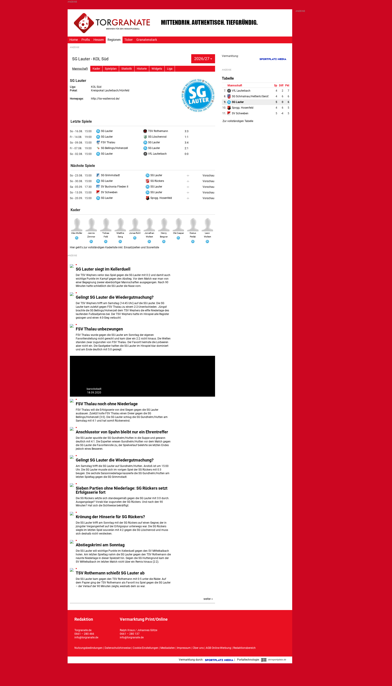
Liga (169, 68)
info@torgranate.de (86, 637)
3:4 (187, 142)
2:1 (187, 148)
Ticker (128, 40)
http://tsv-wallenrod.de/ (105, 98)
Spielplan (111, 68)
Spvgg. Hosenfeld (161, 198)
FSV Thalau (107, 142)
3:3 (187, 131)
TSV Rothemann (157, 131)
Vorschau (208, 175)
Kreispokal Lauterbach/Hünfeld (110, 90)
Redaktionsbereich (244, 647)
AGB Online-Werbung (218, 647)
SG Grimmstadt (110, 175)
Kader (96, 68)
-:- (188, 175)
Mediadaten (168, 647)
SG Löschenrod (157, 136)
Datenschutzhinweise (118, 647)
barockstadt (94, 389)
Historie (142, 68)
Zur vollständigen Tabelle (238, 121)
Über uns (198, 647)
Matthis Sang (120, 235)
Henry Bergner (164, 235)
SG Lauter (106, 131)
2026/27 (202, 58)
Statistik (126, 68)
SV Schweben (109, 192)
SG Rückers (157, 181)
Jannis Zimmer (91, 235)
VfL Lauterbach (157, 153)
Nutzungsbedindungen (88, 647)
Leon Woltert (207, 235)
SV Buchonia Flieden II (114, 186)
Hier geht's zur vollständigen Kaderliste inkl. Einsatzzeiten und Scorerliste (114, 247)
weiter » (208, 599)
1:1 (187, 137)
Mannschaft (80, 68)
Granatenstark (146, 40)
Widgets (157, 68)
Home (73, 40)
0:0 (187, 154)
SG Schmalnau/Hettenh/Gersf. (250, 96)
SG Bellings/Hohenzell (114, 148)
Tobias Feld (105, 235)
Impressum (184, 647)
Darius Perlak (193, 235)
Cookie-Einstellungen (145, 647)
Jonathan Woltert (149, 235)
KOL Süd (96, 86)
